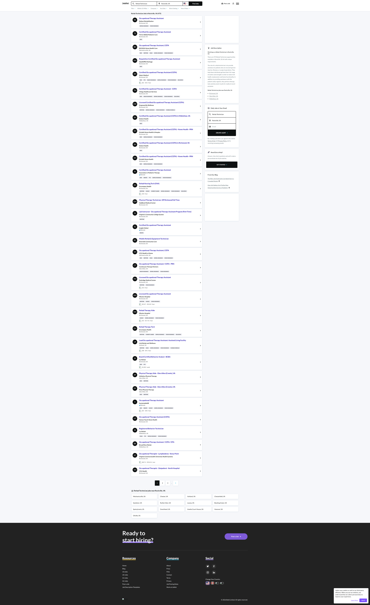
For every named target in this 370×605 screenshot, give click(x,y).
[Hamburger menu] (237, 3)
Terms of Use (211, 141)
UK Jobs (125, 575)
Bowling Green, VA (220, 503)
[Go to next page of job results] (175, 483)
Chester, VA (164, 496)
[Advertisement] (221, 29)
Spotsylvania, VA (138, 509)
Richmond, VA (213, 93)
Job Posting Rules (172, 584)
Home (124, 565)
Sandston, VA (137, 503)
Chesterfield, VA (219, 496)
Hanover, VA (218, 509)
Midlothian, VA (213, 99)
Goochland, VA (165, 509)
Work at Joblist (171, 587)
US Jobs (125, 572)
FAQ (168, 572)
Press (168, 569)
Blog (123, 569)
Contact (169, 575)
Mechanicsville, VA (139, 496)
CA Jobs (125, 578)
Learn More (354, 600)
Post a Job (125, 584)
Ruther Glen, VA (165, 503)
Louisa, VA (190, 503)
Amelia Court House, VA (195, 509)
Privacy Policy (222, 141)
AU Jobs (125, 581)
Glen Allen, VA (213, 96)
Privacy (168, 581)
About (168, 565)
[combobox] (144, 3)
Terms (168, 578)
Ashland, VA (191, 496)
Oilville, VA (136, 515)
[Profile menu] (233, 3)
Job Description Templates (131, 587)
